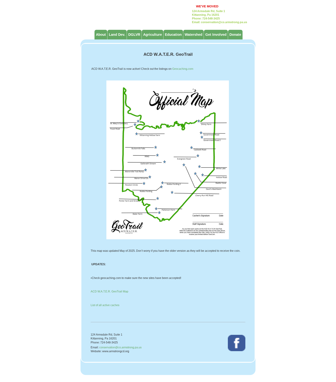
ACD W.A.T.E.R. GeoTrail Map (109, 291)
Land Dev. (117, 34)
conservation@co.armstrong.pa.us (120, 347)
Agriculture (152, 34)
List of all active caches (105, 305)
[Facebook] (236, 342)
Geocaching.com (182, 68)
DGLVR (134, 34)
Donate (235, 34)
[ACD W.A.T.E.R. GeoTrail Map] (167, 159)
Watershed (193, 34)
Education (173, 34)
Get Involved (215, 34)
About (101, 34)
